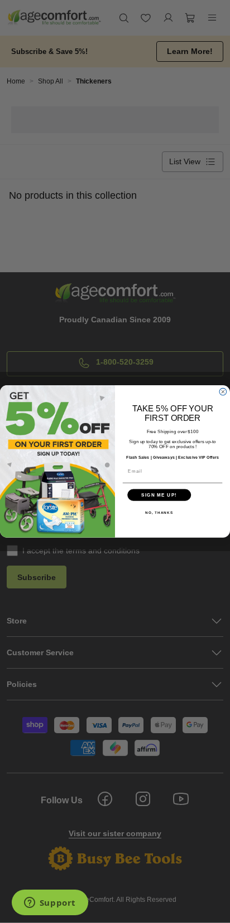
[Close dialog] (223, 392)
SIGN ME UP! (159, 495)
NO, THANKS (159, 512)
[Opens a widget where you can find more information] (49, 903)
